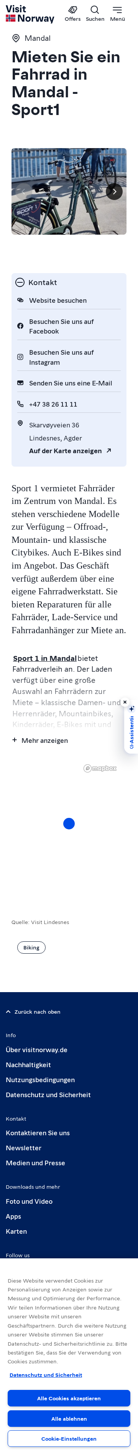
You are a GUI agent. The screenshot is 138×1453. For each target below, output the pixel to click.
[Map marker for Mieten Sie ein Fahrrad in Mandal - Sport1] (69, 823)
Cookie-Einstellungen (69, 1438)
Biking (31, 947)
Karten (16, 1230)
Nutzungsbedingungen (40, 1079)
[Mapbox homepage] (100, 768)
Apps (13, 1215)
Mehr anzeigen (44, 740)
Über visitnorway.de (36, 1049)
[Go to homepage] (30, 14)
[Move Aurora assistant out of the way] (125, 702)
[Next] (114, 191)
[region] (69, 831)
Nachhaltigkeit (28, 1064)
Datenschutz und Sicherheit (48, 1094)
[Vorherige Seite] (23, 191)
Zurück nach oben (38, 1011)
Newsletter (23, 1147)
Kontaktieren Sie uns (38, 1132)
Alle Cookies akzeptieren (69, 1398)
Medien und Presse (35, 1162)
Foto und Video (29, 1200)
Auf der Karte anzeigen (65, 450)
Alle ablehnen (69, 1418)
